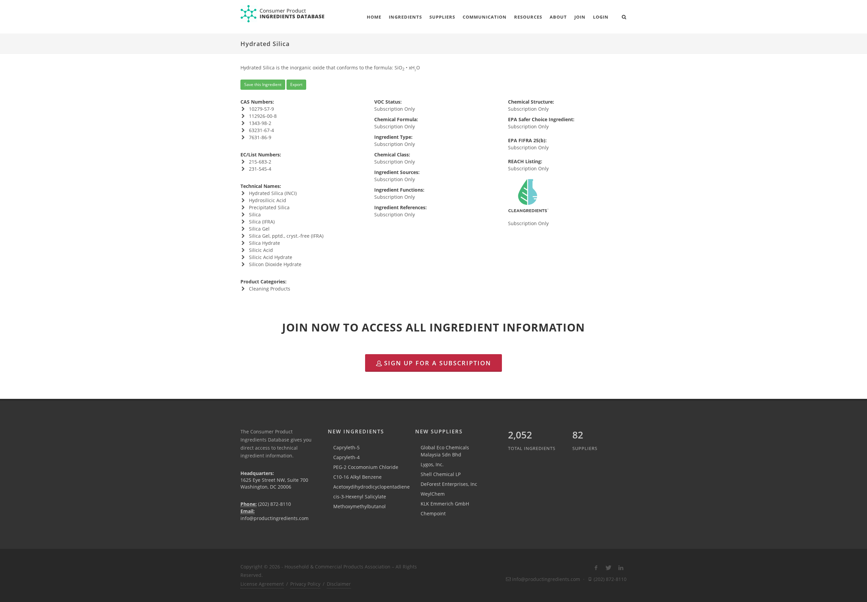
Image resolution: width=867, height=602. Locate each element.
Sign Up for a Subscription (437, 363)
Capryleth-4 (346, 457)
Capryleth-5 (346, 447)
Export (296, 84)
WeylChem (433, 494)
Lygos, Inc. (432, 464)
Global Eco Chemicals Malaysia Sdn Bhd (445, 451)
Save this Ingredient (262, 84)
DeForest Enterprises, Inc (449, 484)
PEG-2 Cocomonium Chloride (365, 467)
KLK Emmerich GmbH (445, 503)
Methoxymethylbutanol (359, 506)
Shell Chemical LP (441, 474)
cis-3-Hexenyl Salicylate (359, 496)
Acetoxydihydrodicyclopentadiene (371, 486)
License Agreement (262, 584)
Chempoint (433, 513)
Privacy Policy (305, 584)
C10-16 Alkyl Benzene (357, 477)
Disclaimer (339, 584)
